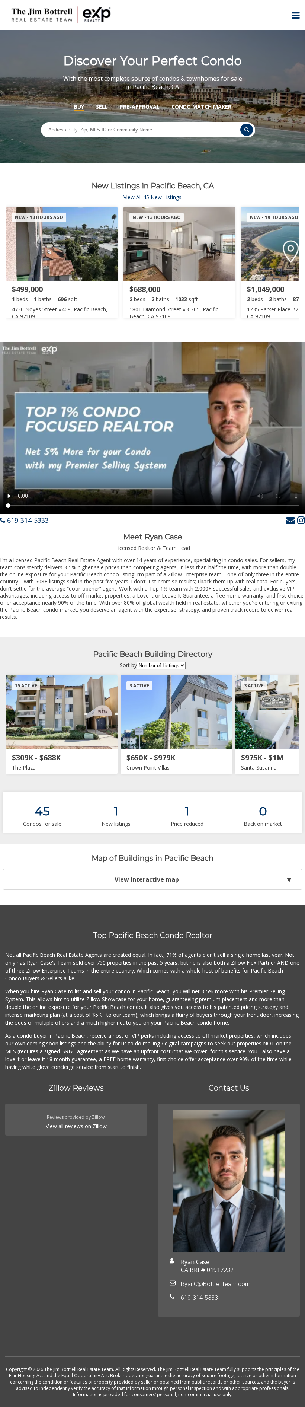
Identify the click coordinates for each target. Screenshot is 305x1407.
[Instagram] (301, 520)
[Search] (246, 130)
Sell (102, 106)
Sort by (128, 665)
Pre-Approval (140, 106)
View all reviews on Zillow (76, 1126)
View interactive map (147, 879)
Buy (79, 106)
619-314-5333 (27, 520)
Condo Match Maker (201, 106)
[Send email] (290, 520)
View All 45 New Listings (152, 197)
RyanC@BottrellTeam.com (215, 1283)
